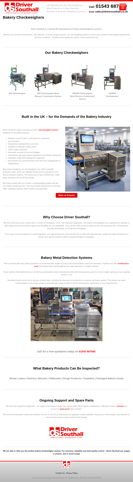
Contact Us (60, 473)
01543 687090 (111, 6)
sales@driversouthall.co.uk (111, 11)
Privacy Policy (72, 473)
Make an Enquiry (66, 195)
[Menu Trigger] (122, 6)
